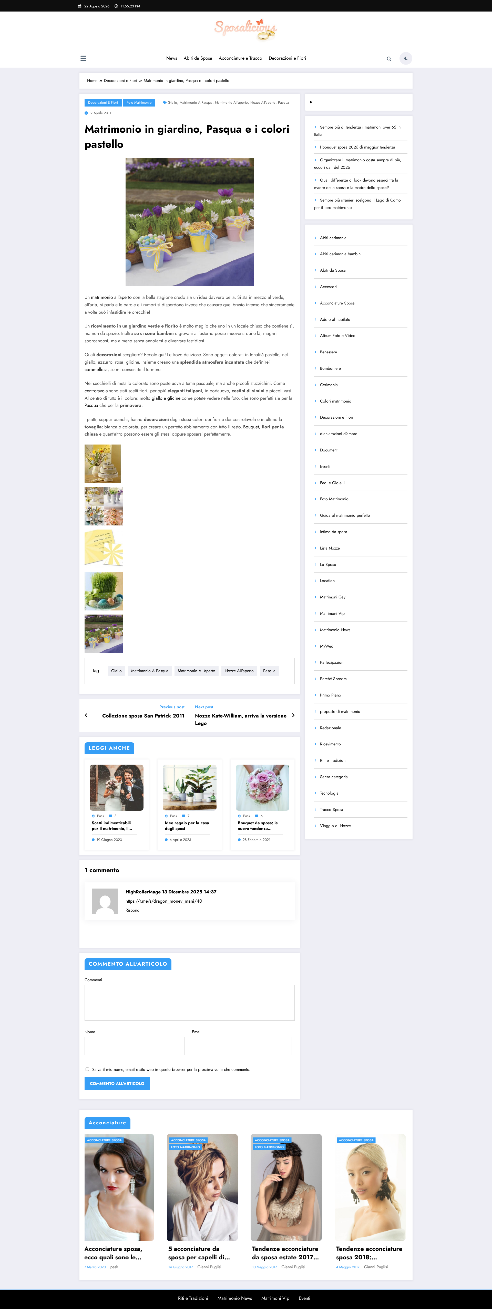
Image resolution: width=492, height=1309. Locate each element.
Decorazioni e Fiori (287, 58)
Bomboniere (330, 368)
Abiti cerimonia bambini (341, 254)
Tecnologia (329, 793)
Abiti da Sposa (198, 58)
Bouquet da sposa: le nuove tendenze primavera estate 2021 (260, 826)
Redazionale (330, 728)
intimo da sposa (333, 532)
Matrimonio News (335, 630)
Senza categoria (334, 777)
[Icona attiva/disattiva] (83, 59)
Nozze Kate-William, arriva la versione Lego (240, 719)
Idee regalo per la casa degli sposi (187, 825)
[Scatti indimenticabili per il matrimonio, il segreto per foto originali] (117, 787)
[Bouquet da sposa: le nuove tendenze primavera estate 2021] (263, 787)
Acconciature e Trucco (240, 58)
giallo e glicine (166, 398)
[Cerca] (389, 59)
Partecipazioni (332, 662)
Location (327, 581)
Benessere (328, 352)
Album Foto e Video (337, 336)
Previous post (171, 706)
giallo (172, 102)
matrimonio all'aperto (231, 102)
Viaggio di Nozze (335, 826)
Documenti (329, 450)
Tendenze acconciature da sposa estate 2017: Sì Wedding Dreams (119, 1253)
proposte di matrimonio (340, 711)
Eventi (325, 466)
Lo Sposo (328, 564)
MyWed (326, 646)
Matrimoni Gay (332, 597)
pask (100, 815)
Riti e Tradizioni (333, 760)
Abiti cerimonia (333, 238)
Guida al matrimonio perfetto (345, 515)
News (171, 58)
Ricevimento (330, 744)
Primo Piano (330, 695)
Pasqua (91, 405)
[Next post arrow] (293, 716)
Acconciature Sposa (337, 303)
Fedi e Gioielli (332, 483)
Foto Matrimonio (139, 102)
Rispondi (133, 910)
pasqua (283, 102)
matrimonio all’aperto (111, 297)
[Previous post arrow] (86, 716)
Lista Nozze (330, 548)
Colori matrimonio (335, 401)
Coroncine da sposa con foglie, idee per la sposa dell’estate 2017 (370, 1253)
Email (196, 1032)
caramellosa (96, 369)
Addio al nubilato (335, 319)
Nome (90, 1032)
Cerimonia (329, 385)
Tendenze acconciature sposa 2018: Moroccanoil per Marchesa (203, 1253)
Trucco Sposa (331, 809)
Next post (204, 706)
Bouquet (251, 427)
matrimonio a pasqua (196, 102)
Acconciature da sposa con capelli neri (286, 1253)
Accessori (328, 287)
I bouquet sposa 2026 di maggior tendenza (357, 147)
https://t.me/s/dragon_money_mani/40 (164, 901)
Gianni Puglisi (127, 1267)
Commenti (93, 980)
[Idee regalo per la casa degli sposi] (190, 787)
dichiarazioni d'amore (338, 434)
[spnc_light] (405, 58)
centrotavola (96, 390)
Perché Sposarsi (333, 679)
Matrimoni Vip (332, 613)
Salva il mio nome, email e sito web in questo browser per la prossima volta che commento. (171, 1069)
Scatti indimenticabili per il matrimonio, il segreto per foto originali (111, 826)
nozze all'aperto (262, 102)
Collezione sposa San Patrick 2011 (143, 716)
